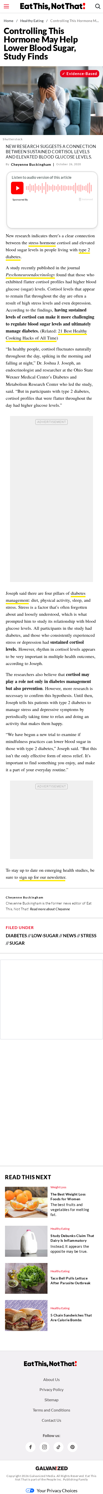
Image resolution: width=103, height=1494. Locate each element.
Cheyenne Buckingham (31, 164)
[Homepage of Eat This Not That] (50, 1364)
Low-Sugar (45, 935)
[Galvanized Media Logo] (52, 1468)
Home (9, 20)
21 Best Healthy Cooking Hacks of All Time (46, 334)
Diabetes (16, 935)
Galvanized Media (42, 1476)
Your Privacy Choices (57, 1490)
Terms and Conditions (51, 1410)
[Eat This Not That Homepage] (52, 6)
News (69, 935)
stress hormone (42, 243)
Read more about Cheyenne (50, 909)
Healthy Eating (32, 20)
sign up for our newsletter (42, 877)
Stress (88, 935)
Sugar (17, 943)
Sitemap (51, 1399)
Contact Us (51, 1420)
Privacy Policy (52, 1389)
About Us (51, 1379)
